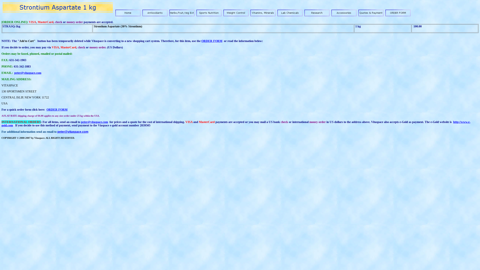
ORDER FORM (211, 41)
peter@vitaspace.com (27, 72)
